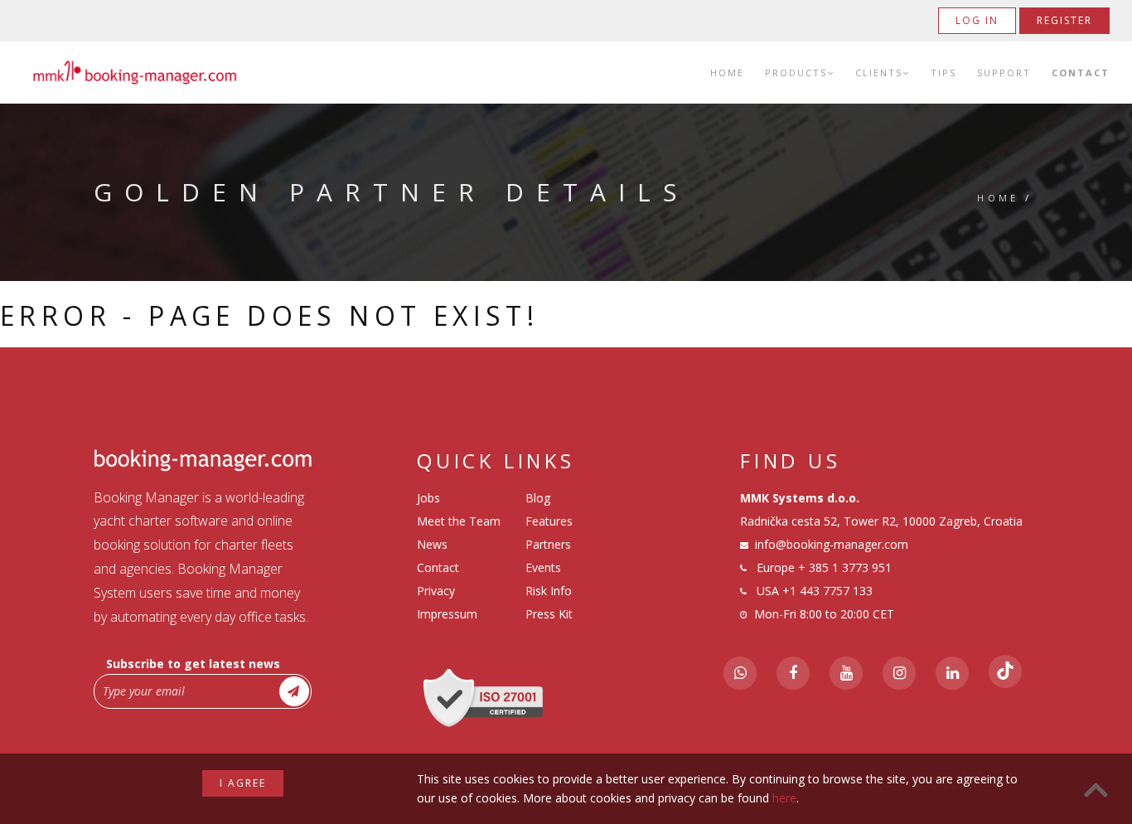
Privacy (436, 591)
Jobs (428, 498)
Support (1004, 72)
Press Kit (549, 614)
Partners (548, 544)
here (784, 798)
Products (796, 72)
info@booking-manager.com (831, 544)
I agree (243, 783)
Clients (878, 72)
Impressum (447, 614)
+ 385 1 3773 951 (845, 567)
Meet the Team (459, 521)
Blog (537, 498)
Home (727, 72)
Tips (943, 72)
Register (1064, 20)
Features (549, 521)
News (432, 544)
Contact (1081, 72)
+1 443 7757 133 (827, 591)
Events (543, 567)
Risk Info (548, 591)
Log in (977, 20)
